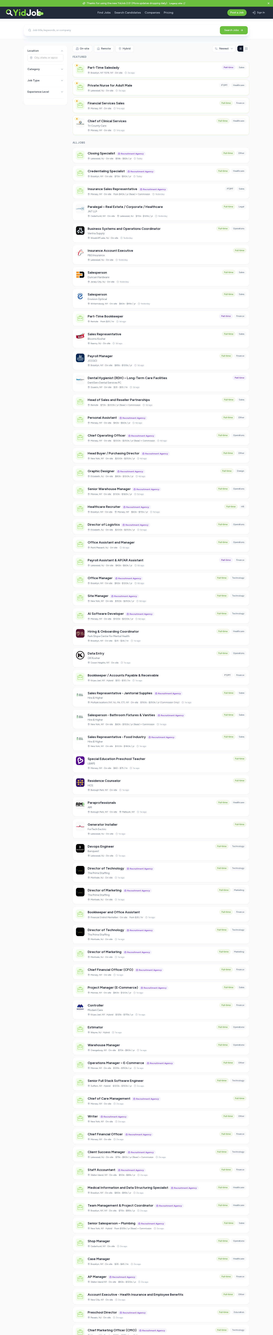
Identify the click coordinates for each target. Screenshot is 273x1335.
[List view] (240, 49)
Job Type (33, 80)
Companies (152, 12)
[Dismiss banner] (269, 3)
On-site (84, 48)
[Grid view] (246, 49)
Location (33, 50)
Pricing (168, 12)
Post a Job (237, 12)
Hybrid (127, 48)
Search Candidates (127, 12)
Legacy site (175, 3)
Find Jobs (104, 12)
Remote (106, 48)
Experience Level (38, 91)
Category (33, 69)
